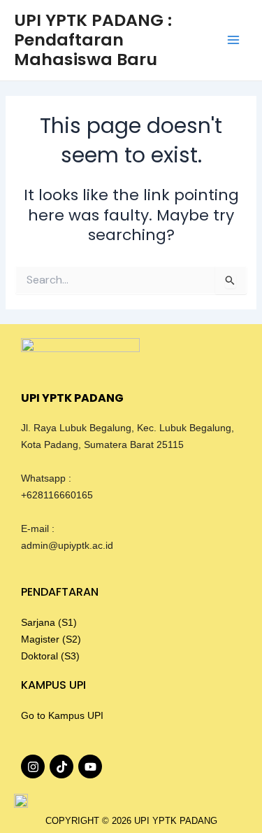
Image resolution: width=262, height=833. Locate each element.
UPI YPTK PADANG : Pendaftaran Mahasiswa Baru (93, 39)
